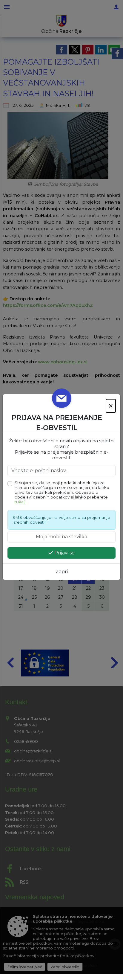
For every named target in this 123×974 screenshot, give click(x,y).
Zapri (62, 571)
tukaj (19, 501)
